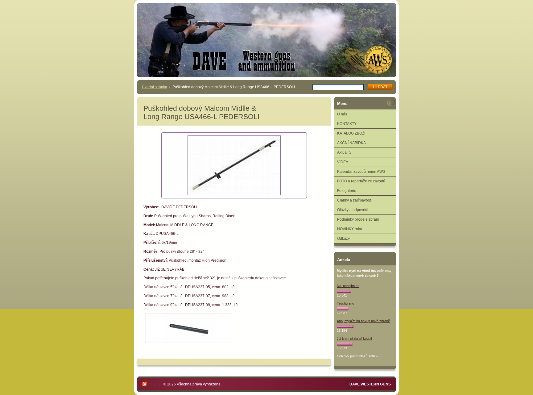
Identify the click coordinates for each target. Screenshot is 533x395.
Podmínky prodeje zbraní (358, 219)
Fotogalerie (346, 191)
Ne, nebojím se (348, 286)
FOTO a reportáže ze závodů (361, 181)
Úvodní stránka (154, 87)
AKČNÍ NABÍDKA (351, 143)
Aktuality (344, 152)
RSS (152, 384)
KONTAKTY (347, 124)
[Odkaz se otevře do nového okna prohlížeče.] (234, 165)
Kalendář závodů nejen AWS (361, 171)
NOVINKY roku (349, 229)
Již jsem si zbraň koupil (354, 338)
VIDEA (342, 162)
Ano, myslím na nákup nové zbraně (363, 321)
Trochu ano (345, 303)
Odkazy (343, 238)
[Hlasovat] (344, 291)
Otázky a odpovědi (352, 210)
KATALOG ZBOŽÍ (351, 133)
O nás (342, 114)
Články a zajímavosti (354, 200)
